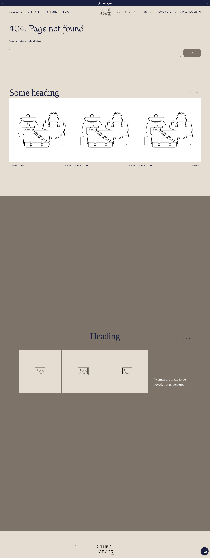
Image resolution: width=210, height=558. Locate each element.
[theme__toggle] (118, 12)
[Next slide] (207, 3)
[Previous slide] (3, 3)
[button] (130, 12)
